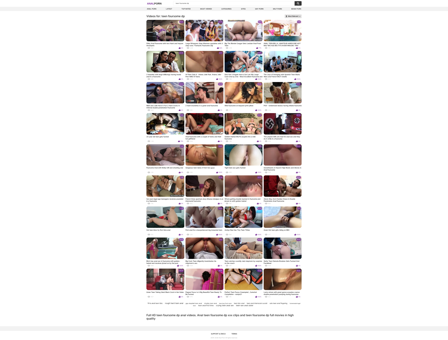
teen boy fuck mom (225, 303)
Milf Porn (277, 9)
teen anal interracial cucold (257, 303)
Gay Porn (259, 9)
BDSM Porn (296, 9)
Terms (234, 334)
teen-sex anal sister (244, 305)
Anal (154, 3)
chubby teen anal (210, 303)
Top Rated (186, 9)
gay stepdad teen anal (194, 303)
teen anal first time (206, 305)
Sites (243, 9)
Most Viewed (206, 9)
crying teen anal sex (225, 305)
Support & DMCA (218, 334)
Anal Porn (151, 9)
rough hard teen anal (174, 303)
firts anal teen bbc (155, 303)
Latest (169, 9)
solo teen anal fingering (278, 303)
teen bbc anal (239, 303)
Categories (226, 9)
